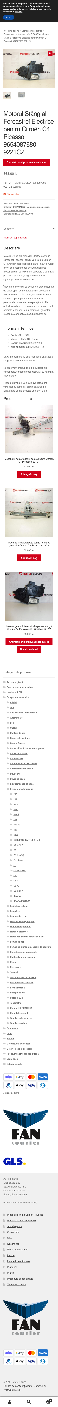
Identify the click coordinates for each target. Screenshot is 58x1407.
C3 (15, 849)
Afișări (13, 702)
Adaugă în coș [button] (29, 474)
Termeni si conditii (16, 1284)
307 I (16, 809)
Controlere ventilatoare (21, 768)
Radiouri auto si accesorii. (23, 957)
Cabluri (13, 727)
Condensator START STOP (23, 763)
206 (15, 793)
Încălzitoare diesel (19, 905)
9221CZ (16, 213)
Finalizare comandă (17, 1249)
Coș (9, 1238)
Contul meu (13, 1232)
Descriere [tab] (8, 228)
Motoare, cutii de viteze (18, 1043)
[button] (50, 53)
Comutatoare (16, 758)
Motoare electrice (19, 931)
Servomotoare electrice (21, 982)
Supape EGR (16, 997)
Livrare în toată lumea (18, 1261)
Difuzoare (15, 773)
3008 (16, 804)
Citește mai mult (29, 649)
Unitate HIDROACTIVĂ (21, 1007)
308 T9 (17, 824)
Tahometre (15, 1002)
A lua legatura (14, 1226)
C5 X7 (16, 885)
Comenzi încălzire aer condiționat (27, 748)
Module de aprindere (20, 926)
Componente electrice (32, 30)
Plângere (12, 1267)
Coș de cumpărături (45, 1399)
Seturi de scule (14, 1063)
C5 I (15, 875)
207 (15, 799)
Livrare (11, 1255)
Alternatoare (16, 717)
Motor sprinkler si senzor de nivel (27, 936)
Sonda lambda (17, 987)
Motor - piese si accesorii (19, 1048)
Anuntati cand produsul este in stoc (27, 162)
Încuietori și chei (18, 916)
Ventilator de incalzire (21, 1018)
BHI (12, 722)
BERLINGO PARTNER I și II (27, 839)
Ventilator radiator (19, 1023)
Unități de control (19, 1013)
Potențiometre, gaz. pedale (23, 951)
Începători (15, 911)
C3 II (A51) (19, 855)
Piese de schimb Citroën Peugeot (25, 1214)
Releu (13, 961)
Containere (12, 1028)
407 (15, 829)
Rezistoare (15, 967)
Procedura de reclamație (20, 1278)
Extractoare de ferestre (14, 34)
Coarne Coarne (17, 743)
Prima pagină (13, 30)
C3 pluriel (18, 860)
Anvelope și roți (15, 681)
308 (15, 819)
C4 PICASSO (33, 34)
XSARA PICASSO (22, 901)
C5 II (16, 880)
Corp (9, 1033)
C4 (15, 865)
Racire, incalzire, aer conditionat (23, 1053)
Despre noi (13, 1243)
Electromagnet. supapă (22, 783)
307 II (16, 814)
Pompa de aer (17, 941)
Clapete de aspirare (20, 737)
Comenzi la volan (19, 753)
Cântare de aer (17, 732)
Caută (29, 1402)
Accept (8, 17)
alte (12, 707)
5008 (16, 834)
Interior (10, 1038)
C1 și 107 (18, 844)
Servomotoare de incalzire (23, 977)
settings (18, 11)
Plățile (10, 1273)
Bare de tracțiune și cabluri (20, 687)
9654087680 (27, 213)
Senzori (14, 972)
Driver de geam (17, 778)
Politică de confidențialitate (21, 1220)
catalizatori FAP (14, 692)
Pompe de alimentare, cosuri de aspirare (30, 946)
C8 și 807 (18, 890)
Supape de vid (17, 992)
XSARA (17, 895)
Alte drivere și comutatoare (23, 712)
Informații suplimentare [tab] (15, 237)
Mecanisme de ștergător (22, 921)
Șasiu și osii (13, 1058)
